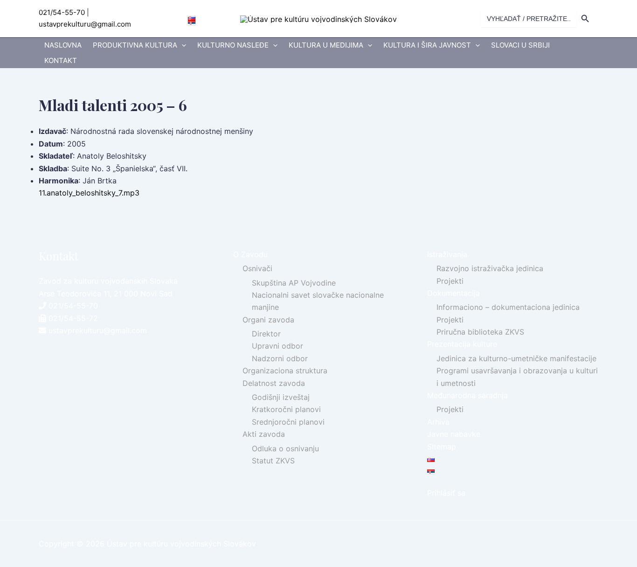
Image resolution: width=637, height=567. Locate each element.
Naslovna (63, 45)
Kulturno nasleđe (233, 45)
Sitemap (441, 446)
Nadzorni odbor (280, 358)
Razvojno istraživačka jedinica (489, 268)
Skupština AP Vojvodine (294, 282)
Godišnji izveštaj (281, 397)
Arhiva (438, 422)
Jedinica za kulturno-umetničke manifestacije (516, 358)
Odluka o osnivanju (285, 448)
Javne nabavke (453, 434)
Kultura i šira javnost (427, 45)
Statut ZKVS (273, 460)
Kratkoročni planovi (286, 409)
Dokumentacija (453, 293)
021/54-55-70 (62, 12)
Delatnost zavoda (273, 383)
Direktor (266, 333)
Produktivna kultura (135, 45)
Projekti (450, 281)
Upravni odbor (277, 345)
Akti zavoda (263, 434)
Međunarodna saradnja (467, 395)
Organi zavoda (268, 319)
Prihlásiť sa (446, 492)
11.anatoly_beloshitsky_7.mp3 (89, 192)
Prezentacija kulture (462, 344)
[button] (181, 45)
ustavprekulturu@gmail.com (85, 24)
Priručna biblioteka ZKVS (480, 331)
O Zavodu (250, 254)
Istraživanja (447, 254)
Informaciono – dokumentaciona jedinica (508, 307)
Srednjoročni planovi (288, 422)
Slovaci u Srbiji (520, 45)
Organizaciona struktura (284, 370)
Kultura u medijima (326, 45)
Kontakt (60, 60)
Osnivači (257, 268)
